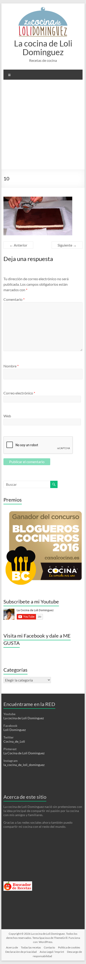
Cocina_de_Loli (14, 741)
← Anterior (18, 245)
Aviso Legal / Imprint (52, 951)
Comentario (14, 299)
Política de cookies (69, 947)
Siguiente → (67, 245)
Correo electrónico (19, 393)
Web (7, 416)
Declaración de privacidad (21, 951)
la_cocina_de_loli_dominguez (23, 765)
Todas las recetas (31, 947)
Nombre (11, 366)
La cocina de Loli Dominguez (43, 47)
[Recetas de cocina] (17, 883)
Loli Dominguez (14, 730)
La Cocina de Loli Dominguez (23, 753)
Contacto (49, 947)
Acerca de (12, 947)
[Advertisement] (43, 126)
